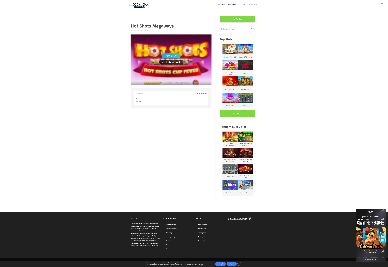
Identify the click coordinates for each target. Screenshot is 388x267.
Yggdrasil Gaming (171, 228)
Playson (168, 245)
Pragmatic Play (171, 224)
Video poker (202, 237)
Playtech (169, 249)
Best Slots (221, 4)
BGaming (169, 233)
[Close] (382, 210)
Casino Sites (253, 4)
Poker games (202, 224)
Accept (220, 264)
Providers (242, 4)
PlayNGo (168, 241)
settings (200, 265)
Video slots (202, 241)
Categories (232, 4)
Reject (232, 264)
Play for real (237, 19)
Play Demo (171, 56)
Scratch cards (202, 228)
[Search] (252, 29)
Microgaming (170, 237)
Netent (168, 253)
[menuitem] (222, 4)
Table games (202, 233)
